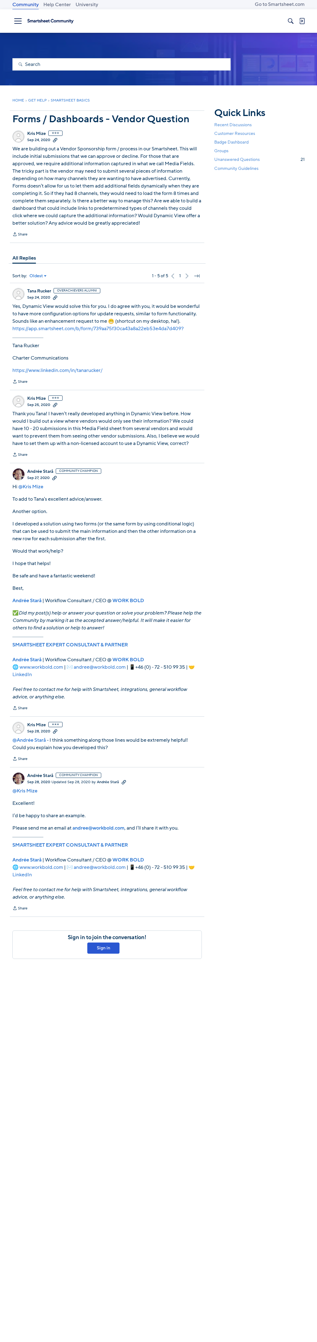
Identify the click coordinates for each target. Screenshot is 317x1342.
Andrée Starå (40, 471)
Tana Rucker (39, 291)
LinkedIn (22, 674)
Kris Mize (36, 133)
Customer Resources (234, 133)
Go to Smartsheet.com (280, 4)
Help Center (57, 4)
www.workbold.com (41, 667)
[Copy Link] (55, 140)
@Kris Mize (30, 486)
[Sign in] (301, 21)
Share (20, 235)
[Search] (290, 21)
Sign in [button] (103, 948)
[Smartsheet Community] (50, 21)
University (87, 4)
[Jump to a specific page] (197, 276)
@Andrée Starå (29, 740)
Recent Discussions (233, 125)
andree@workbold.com (100, 667)
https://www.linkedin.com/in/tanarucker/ (57, 370)
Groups (221, 151)
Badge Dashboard (231, 142)
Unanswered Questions (259, 159)
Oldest (36, 276)
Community (25, 4)
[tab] (24, 258)
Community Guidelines (236, 168)
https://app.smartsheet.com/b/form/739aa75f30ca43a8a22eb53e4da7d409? (98, 328)
